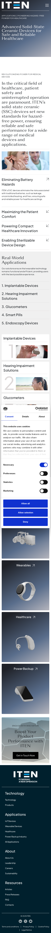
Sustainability (11, 873)
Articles (8, 889)
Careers (9, 868)
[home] (15, 5)
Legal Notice (27, 930)
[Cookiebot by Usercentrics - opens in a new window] (36, 409)
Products (9, 805)
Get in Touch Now (25, 755)
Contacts (9, 905)
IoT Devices (10, 821)
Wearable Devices (13, 826)
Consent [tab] (9, 416)
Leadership (10, 863)
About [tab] (42, 416)
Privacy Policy (28, 927)
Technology (10, 800)
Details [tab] (25, 416)
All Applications (12, 841)
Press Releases (12, 894)
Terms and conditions (10, 927)
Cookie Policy (43, 927)
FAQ (7, 899)
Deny (25, 522)
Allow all (25, 503)
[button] (46, 5)
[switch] (44, 473)
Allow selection (25, 512)
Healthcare (10, 831)
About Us (9, 858)
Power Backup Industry (16, 836)
